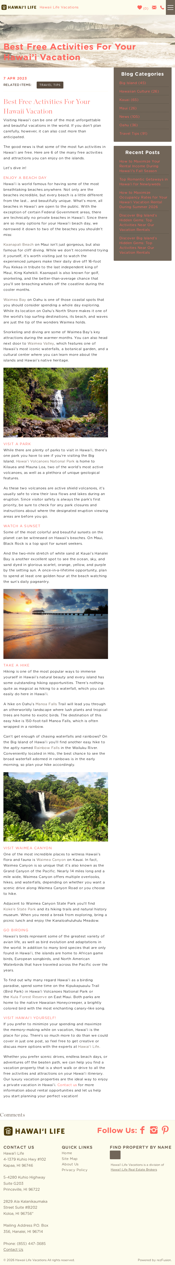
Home (67, 1153)
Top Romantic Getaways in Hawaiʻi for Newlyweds (143, 182)
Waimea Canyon (51, 860)
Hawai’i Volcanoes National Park (45, 461)
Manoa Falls (46, 704)
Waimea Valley (41, 343)
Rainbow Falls (46, 748)
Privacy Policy (75, 1170)
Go (115, 1155)
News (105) (129, 117)
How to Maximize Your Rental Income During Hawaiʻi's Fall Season (139, 166)
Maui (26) (128, 108)
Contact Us (13, 1250)
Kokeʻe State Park (19, 909)
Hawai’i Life (88, 1046)
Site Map (70, 1159)
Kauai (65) (129, 100)
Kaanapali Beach (18, 244)
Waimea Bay (14, 300)
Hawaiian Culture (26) (139, 91)
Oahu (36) (128, 125)
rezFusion (164, 1260)
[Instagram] (154, 1130)
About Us (70, 1164)
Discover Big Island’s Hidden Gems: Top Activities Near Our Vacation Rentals (138, 223)
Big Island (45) (132, 83)
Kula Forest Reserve (28, 997)
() (145, 8)
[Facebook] (143, 1130)
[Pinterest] (166, 1130)
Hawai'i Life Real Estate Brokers (134, 1169)
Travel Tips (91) (133, 133)
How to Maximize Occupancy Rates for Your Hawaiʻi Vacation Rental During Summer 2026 (143, 200)
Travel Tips (50, 85)
